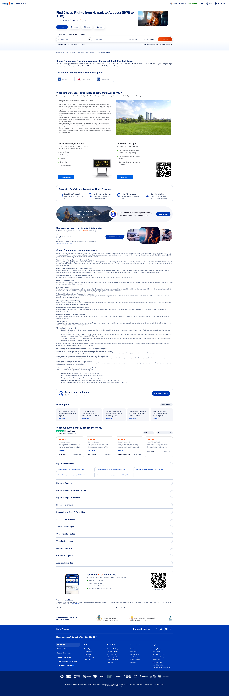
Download (124, 177)
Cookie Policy (156, 651)
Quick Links (61, 645)
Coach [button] (83, 34)
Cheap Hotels (88, 651)
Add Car (83, 44)
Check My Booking (112, 649)
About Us (132, 649)
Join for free (163, 214)
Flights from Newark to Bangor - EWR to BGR (71, 469)
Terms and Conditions (110, 684)
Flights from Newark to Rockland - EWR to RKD (71, 475)
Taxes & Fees (156, 659)
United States (84, 52)
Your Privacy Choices (64, 665)
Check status (66, 177)
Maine (92, 52)
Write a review (148, 433)
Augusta (98, 52)
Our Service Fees (157, 662)
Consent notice (60, 243)
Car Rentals (87, 654)
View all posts (165, 404)
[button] (184, 3)
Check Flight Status (161, 393)
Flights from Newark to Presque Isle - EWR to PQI (150, 469)
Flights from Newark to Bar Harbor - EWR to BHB (111, 469)
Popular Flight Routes (64, 653)
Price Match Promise (159, 654)
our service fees (74, 603)
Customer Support (112, 651)
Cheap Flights (88, 649)
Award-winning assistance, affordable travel (66, 618)
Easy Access (63, 629)
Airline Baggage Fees (113, 657)
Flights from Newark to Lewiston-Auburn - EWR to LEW (113, 475)
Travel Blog (110, 662)
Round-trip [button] (61, 34)
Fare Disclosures (62, 608)
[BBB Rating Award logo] (171, 619)
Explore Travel (20, 3)
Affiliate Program (134, 654)
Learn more (85, 217)
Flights (66, 52)
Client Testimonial (135, 657)
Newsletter (133, 662)
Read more (62, 418)
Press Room (133, 651)
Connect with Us (141, 629)
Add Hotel (74, 44)
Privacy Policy (68, 243)
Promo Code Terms (122, 608)
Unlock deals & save (115, 237)
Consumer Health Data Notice (161, 667)
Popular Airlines (62, 649)
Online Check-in (111, 654)
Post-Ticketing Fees (158, 665)
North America (74, 52)
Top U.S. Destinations (64, 657)
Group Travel (87, 659)
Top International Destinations (67, 661)
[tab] (62, 27)
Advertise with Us (135, 659)
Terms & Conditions (158, 657)
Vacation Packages (89, 657)
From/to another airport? (150, 44)
